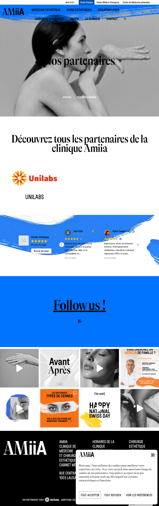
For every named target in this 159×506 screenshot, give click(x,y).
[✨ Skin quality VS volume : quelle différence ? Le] (99, 368)
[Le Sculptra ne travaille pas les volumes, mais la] (19, 368)
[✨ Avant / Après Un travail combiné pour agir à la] (59, 368)
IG (79, 321)
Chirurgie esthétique (137, 444)
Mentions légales (70, 499)
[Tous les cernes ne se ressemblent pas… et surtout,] (59, 408)
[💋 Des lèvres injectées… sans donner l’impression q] (19, 408)
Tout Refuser (112, 495)
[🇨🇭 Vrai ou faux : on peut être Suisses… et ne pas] (99, 408)
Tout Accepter (90, 495)
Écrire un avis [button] (41, 251)
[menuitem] (48, 9)
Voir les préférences (139, 495)
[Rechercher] (125, 18)
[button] (152, 455)
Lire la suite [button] (71, 258)
